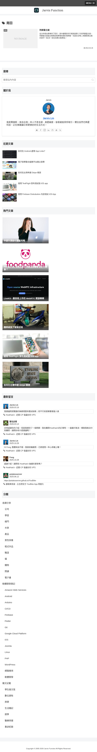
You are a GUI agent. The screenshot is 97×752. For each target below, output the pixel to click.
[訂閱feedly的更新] (56, 130)
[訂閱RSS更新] (60, 130)
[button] (93, 79)
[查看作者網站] (36, 130)
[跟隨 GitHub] (52, 130)
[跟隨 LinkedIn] (48, 130)
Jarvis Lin (48, 118)
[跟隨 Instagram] (44, 130)
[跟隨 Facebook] (40, 130)
